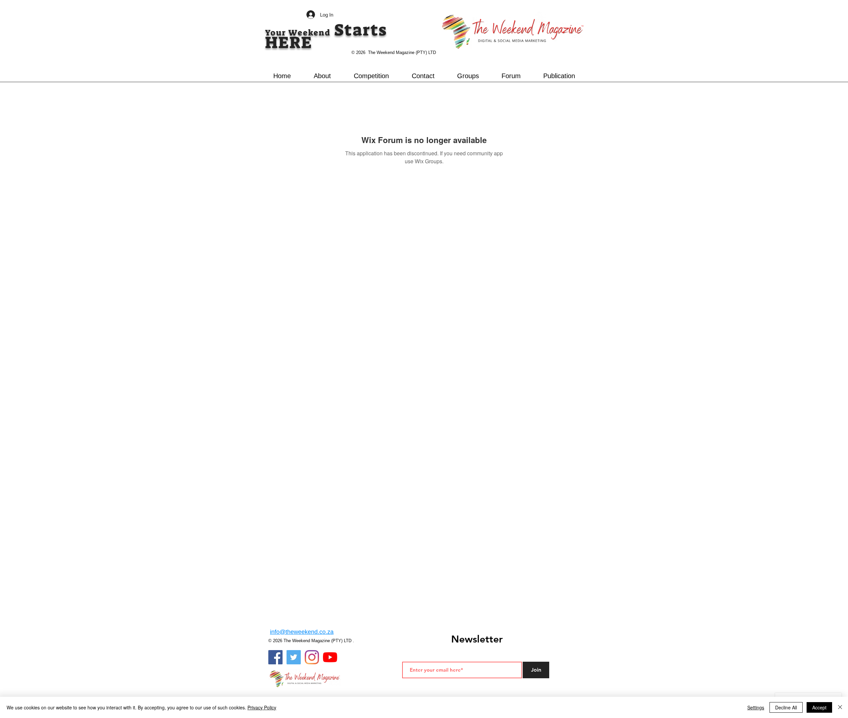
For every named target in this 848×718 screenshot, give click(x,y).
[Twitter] (294, 657)
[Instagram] (312, 657)
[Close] (840, 707)
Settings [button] (755, 707)
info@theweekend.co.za (302, 632)
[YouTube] (330, 657)
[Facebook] (275, 657)
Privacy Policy (261, 707)
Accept (819, 707)
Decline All (786, 707)
